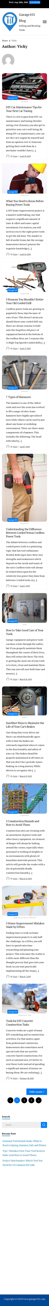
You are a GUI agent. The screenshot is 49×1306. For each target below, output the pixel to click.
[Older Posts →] (39, 1100)
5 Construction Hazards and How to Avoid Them (22, 823)
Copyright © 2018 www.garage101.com (24, 1298)
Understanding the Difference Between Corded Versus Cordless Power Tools (25, 532)
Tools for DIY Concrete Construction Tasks (19, 1022)
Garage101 (12, 98)
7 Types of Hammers (18, 397)
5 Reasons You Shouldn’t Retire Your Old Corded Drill (24, 301)
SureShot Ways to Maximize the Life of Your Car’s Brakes (25, 724)
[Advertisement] (24, 1203)
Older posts (35, 1091)
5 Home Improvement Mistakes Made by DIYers (25, 925)
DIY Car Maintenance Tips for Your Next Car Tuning (24, 109)
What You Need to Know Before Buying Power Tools (25, 203)
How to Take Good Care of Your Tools (24, 632)
